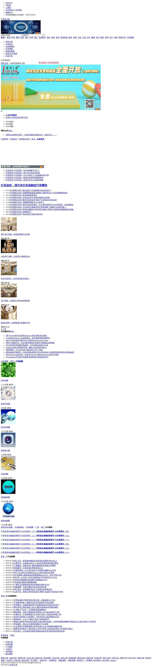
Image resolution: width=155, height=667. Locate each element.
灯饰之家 (98, 658)
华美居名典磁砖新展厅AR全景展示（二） (53, 536)
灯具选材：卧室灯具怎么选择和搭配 (28, 180)
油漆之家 (13, 658)
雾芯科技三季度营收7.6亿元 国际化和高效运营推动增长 (36, 607)
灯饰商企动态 (24, 139)
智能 (116, 37)
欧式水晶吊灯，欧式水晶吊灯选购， (15, 279)
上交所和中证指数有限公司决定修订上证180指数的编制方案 (38, 626)
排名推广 (80, 660)
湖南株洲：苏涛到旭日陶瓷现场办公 (28, 568)
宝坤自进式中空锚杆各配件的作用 (36, 198)
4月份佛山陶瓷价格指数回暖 (25, 582)
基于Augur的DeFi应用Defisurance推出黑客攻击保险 (26, 336)
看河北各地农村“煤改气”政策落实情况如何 (40, 200)
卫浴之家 (55, 658)
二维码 (8, 8)
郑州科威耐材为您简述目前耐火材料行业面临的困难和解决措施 (48, 209)
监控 (97, 37)
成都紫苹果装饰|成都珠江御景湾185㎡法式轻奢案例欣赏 (45, 193)
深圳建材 (9, 651)
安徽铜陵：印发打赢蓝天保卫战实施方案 (30, 587)
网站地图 (71, 660)
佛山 (27, 37)
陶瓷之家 (4, 658)
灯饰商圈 (29, 527)
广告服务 (88, 660)
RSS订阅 (105, 660)
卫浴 (84, 37)
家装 (70, 37)
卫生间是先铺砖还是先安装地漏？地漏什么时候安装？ (44, 207)
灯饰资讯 (4, 139)
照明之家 (21, 658)
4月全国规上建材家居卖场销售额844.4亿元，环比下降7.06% (38, 575)
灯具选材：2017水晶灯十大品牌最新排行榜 (31, 175)
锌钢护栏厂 (27, 212)
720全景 (8, 649)
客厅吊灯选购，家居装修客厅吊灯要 (15, 234)
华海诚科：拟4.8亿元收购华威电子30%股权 (31, 624)
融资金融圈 (5, 521)
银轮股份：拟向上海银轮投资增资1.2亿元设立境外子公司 (37, 612)
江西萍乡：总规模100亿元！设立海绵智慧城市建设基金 (36, 563)
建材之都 (81, 658)
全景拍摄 (9, 644)
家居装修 (64, 37)
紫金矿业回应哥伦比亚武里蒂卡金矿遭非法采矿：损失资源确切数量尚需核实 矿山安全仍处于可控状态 (55, 622)
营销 (75, 37)
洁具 (31, 37)
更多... (33, 139)
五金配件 (42, 37)
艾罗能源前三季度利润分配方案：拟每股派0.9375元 (34, 600)
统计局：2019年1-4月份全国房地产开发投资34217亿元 (35, 577)
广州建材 (9, 647)
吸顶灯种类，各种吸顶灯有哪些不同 (15, 323)
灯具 (88, 37)
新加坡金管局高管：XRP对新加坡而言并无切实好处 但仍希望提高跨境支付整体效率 (40, 352)
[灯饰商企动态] (16, 190)
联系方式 (43, 660)
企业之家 (17, 660)
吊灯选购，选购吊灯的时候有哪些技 (15, 301)
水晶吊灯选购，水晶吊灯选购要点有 (15, 256)
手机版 (8, 5)
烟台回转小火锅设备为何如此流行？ (37, 190)
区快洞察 (47, 658)
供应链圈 (4, 474)
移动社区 (25, 660)
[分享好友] (5, 60)
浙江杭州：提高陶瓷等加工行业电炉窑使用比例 (33, 589)
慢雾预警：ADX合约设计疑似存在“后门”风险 (24, 350)
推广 (43, 527)
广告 (37, 527)
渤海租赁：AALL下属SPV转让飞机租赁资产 (31, 619)
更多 (12, 361)
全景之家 (64, 658)
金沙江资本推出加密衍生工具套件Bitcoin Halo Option (27, 340)
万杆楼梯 (130, 37)
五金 (79, 37)
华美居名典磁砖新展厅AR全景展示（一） (53, 540)
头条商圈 (4, 361)
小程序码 (9, 10)
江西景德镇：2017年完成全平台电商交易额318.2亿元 (35, 570)
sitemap (113, 660)
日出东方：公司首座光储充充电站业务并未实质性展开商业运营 (39, 631)
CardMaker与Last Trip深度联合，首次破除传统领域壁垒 (28, 338)
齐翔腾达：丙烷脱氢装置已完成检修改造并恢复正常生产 (36, 605)
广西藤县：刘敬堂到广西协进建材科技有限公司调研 (35, 565)
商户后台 (24, 117)
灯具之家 (9, 642)
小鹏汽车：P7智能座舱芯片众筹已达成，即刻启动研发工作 (37, 614)
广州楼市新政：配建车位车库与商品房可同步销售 (34, 602)
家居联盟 (72, 658)
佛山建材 (9, 654)
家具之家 (4, 63)
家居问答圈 (5, 404)
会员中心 (9, 117)
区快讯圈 (4, 380)
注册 (7, 115)
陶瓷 (102, 37)
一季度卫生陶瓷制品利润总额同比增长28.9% (31, 585)
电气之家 (106, 658)
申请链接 (4, 635)
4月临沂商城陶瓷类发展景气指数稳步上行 (30, 580)
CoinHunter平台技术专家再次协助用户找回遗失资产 (27, 357)
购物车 (8, 12)
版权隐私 (62, 660)
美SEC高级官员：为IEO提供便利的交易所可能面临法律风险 (30, 343)
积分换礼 (97, 660)
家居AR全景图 (7, 527)
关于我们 (34, 660)
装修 (8, 37)
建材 (18, 37)
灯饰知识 (13, 139)
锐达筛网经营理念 (30, 195)
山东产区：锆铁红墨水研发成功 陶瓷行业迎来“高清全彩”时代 (38, 592)
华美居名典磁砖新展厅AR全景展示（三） (53, 531)
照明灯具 (122, 37)
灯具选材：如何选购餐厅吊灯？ (27, 170)
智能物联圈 (5, 497)
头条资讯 (41, 139)
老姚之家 (89, 658)
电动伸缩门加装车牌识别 (33, 214)
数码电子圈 (5, 450)
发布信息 (16, 117)
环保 (13, 37)
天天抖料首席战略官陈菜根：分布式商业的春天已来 (27, 345)
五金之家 (30, 658)
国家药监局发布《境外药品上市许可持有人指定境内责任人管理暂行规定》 (44, 629)
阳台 (36, 37)
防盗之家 (38, 658)
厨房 (22, 37)
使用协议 (53, 660)
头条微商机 (19, 527)
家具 (57, 37)
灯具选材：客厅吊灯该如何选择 (27, 173)
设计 (111, 37)
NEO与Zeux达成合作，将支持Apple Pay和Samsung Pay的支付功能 (32, 355)
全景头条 (115, 658)
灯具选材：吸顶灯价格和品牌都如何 (28, 178)
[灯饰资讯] (9, 170)
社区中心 (9, 3)
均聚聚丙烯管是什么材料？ (33, 202)
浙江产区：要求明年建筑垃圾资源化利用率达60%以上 (35, 561)
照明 (106, 37)
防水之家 (132, 658)
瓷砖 (48, 37)
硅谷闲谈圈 (5, 427)
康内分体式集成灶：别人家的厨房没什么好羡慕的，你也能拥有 (48, 205)
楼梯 (93, 37)
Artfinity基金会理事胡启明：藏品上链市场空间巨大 (26, 347)
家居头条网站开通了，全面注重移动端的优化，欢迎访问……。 (31, 135)
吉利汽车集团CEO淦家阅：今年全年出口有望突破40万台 (36, 617)
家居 (53, 37)
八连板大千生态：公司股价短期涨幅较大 (30, 610)
